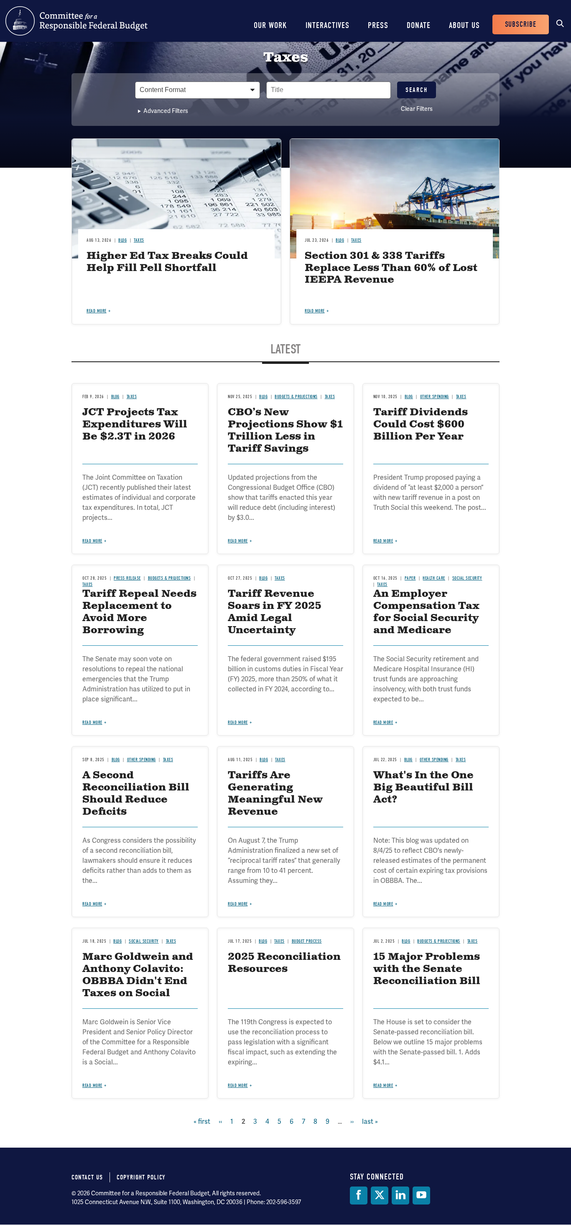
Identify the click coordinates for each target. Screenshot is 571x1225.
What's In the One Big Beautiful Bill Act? (423, 787)
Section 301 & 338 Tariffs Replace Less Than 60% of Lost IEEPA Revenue (391, 268)
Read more (97, 311)
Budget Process (307, 941)
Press (378, 25)
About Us (464, 25)
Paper (410, 578)
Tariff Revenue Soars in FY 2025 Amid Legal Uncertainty (274, 612)
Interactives (327, 25)
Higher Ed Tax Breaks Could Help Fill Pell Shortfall (167, 262)
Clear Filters (417, 109)
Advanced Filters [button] (165, 111)
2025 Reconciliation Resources (284, 963)
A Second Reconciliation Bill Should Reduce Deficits (135, 793)
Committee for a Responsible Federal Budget (76, 21)
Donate (419, 25)
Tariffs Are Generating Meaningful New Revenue (275, 793)
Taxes (139, 240)
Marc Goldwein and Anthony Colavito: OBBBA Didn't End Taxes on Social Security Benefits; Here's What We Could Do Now (137, 993)
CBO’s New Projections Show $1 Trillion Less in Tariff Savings (285, 430)
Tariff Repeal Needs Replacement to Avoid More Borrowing (139, 612)
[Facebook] (358, 1196)
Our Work (270, 25)
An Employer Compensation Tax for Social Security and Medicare (426, 612)
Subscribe (520, 24)
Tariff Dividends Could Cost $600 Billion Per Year (420, 424)
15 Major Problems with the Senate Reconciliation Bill (426, 969)
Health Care (434, 578)
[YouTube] (421, 1196)
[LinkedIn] (400, 1196)
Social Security (467, 578)
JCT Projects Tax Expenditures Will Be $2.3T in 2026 (134, 424)
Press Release (127, 578)
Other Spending (434, 396)
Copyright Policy (141, 1177)
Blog (122, 240)
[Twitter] (379, 1196)
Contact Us (87, 1177)
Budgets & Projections (296, 396)
